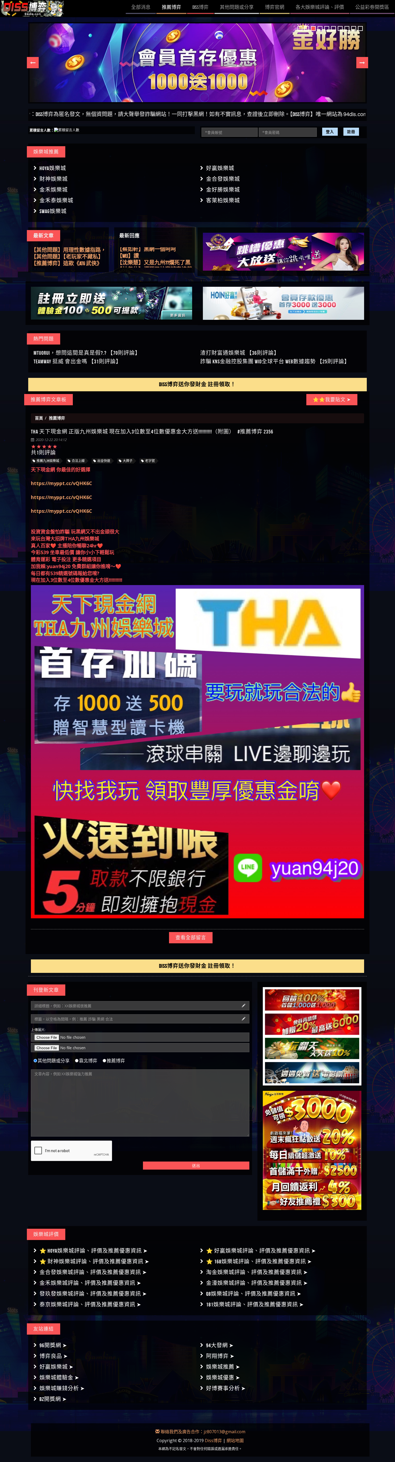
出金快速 (103, 460)
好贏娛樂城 (220, 168)
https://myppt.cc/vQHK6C (61, 483)
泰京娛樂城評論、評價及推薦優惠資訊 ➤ (90, 1304)
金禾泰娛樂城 (56, 200)
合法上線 (78, 460)
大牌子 (127, 460)
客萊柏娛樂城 (223, 200)
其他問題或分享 (54, 1060)
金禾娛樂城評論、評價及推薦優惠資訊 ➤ (90, 1283)
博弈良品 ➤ (54, 1356)
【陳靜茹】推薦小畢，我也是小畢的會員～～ (154, 257)
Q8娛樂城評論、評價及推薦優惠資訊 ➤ (253, 1294)
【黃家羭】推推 (136, 264)
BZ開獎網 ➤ (53, 1399)
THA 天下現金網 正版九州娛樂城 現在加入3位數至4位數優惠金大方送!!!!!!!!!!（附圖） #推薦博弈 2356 (152, 432)
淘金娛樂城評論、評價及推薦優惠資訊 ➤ (257, 1272)
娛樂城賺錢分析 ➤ (62, 1388)
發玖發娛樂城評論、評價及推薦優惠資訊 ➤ (93, 1294)
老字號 (150, 460)
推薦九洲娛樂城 (48, 460)
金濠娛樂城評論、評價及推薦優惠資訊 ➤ (257, 1283)
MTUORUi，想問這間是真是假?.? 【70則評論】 (87, 353)
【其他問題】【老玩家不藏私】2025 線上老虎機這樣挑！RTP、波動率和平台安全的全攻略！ (68, 250)
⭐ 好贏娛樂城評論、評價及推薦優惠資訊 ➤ (261, 1251)
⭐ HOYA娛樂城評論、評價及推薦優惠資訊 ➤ (94, 1251)
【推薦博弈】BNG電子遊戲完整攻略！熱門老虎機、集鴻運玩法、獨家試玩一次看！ (66, 263)
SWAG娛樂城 (53, 211)
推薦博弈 (116, 1060)
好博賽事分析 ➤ (226, 1388)
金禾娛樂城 (54, 190)
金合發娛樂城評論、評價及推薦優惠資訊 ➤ (93, 1272)
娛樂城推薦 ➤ (223, 1367)
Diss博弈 (213, 1440)
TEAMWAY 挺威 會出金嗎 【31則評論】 (77, 361)
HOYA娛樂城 (53, 168)
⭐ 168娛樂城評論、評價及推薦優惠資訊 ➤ (259, 1261)
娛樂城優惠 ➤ (223, 1378)
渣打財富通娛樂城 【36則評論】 (239, 353)
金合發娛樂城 (223, 179)
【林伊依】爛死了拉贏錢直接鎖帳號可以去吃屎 (154, 251)
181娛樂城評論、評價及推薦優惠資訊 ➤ (255, 1304)
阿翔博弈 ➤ (220, 1356)
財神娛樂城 (54, 179)
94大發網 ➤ (220, 1345)
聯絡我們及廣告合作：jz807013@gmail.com (202, 1432)
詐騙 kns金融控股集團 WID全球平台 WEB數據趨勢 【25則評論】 (275, 361)
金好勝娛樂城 (223, 190)
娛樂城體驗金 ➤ (59, 1378)
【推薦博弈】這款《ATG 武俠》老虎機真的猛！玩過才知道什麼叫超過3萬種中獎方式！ (68, 257)
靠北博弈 (88, 1060)
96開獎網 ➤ (53, 1345)
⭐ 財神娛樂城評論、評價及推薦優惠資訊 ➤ (94, 1261)
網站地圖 (235, 1440)
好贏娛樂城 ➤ (57, 1367)
